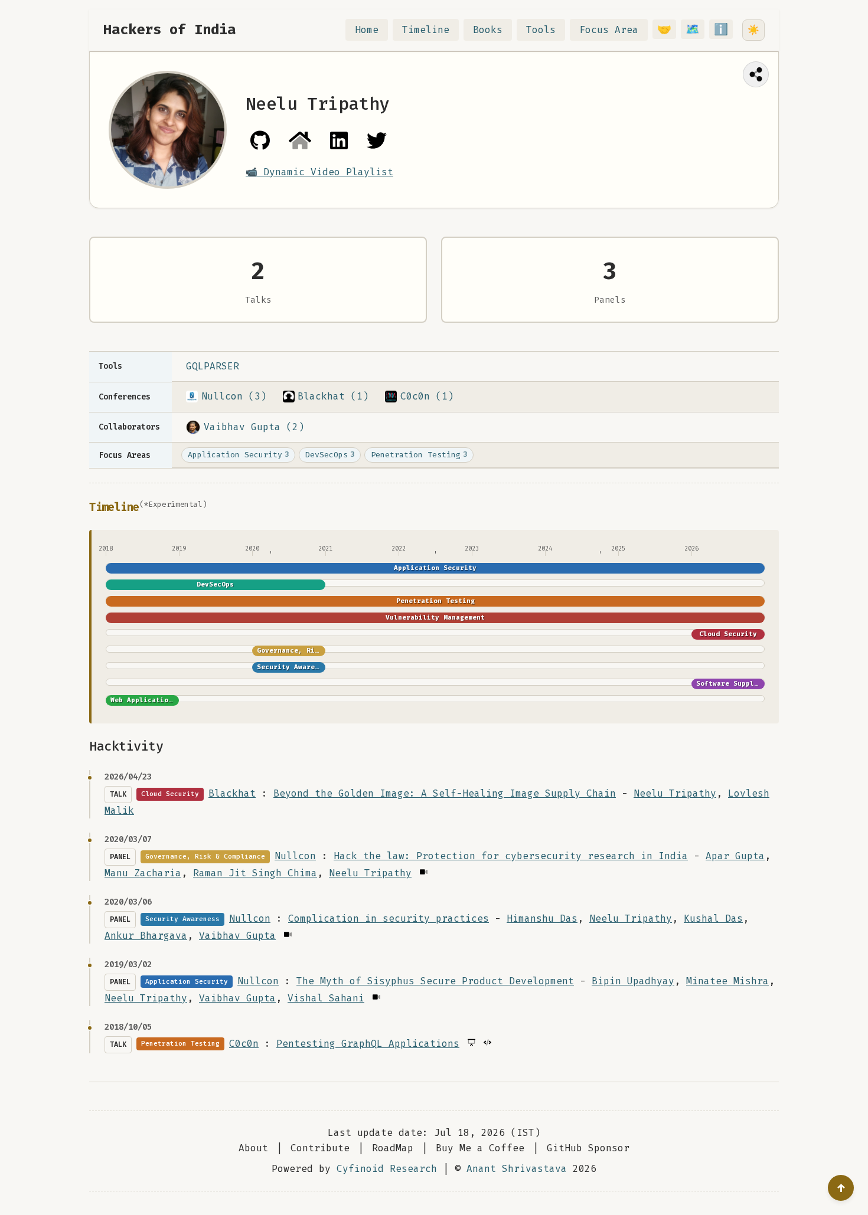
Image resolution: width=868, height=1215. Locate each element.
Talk (118, 794)
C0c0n (244, 1043)
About (253, 1148)
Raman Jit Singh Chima (255, 873)
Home (366, 30)
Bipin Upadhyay (633, 981)
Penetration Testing (419, 455)
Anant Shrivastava (516, 1168)
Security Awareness (294, 667)
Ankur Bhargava (146, 935)
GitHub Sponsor (588, 1148)
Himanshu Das (542, 918)
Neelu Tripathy (675, 793)
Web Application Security (160, 700)
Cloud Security (728, 634)
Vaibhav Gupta (237, 935)
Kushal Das (713, 918)
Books (487, 30)
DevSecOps (329, 455)
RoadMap (392, 1148)
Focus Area (608, 30)
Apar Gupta (735, 856)
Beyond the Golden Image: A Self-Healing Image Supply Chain (444, 793)
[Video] (423, 871)
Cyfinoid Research (387, 1168)
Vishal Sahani (326, 998)
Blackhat (232, 793)
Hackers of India (169, 29)
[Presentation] (470, 1042)
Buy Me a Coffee (480, 1148)
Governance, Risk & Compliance (317, 650)
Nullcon (295, 856)
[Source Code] (486, 1042)
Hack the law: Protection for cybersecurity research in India (511, 856)
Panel (120, 857)
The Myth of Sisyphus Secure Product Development (435, 981)
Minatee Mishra (727, 981)
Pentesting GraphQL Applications (367, 1043)
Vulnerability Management (435, 617)
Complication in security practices (388, 918)
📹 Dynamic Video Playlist (319, 172)
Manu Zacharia (143, 873)
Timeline (425, 30)
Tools (541, 30)
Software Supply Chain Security (758, 683)
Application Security (238, 455)
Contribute (320, 1148)
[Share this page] (756, 74)
